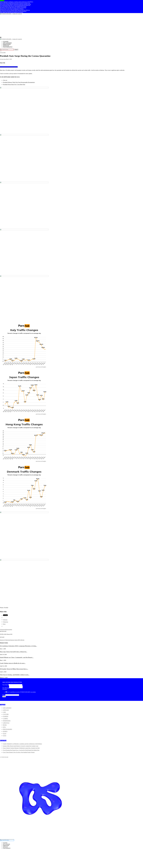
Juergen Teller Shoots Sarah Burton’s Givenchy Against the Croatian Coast (15, 2)
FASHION (5, 41)
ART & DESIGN (7, 43)
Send (4, 696)
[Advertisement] (71, 25)
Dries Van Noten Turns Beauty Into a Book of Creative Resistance (13, 11)
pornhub (5, 629)
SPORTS (5, 731)
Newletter (4, 689)
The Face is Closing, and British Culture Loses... (14, 674)
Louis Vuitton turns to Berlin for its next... (13, 663)
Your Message (5, 687)
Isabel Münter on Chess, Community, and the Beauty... (17, 657)
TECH (4, 733)
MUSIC (5, 725)
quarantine (9, 629)
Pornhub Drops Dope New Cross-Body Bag (14, 84)
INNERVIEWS (7, 44)
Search (16, 49)
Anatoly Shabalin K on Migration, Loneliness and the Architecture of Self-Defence (16, 1)
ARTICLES (6, 45)
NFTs (4, 727)
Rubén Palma (3, 59)
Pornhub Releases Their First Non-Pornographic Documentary (19, 82)
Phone (3, 695)
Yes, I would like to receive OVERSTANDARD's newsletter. (21, 692)
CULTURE (6, 714)
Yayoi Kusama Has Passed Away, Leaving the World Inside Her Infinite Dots (15, 5)
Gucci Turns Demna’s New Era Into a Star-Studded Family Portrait (13, 6)
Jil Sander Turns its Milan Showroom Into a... (14, 669)
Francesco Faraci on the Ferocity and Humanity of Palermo (12, 8)
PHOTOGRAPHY (7, 47)
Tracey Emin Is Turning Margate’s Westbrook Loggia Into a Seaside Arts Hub (15, 4)
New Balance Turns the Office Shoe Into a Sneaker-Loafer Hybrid (13, 7)
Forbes (1, 629)
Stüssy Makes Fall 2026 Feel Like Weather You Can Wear (11, 12)
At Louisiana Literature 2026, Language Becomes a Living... (18, 646)
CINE (4, 712)
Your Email (5, 684)
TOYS (4, 735)
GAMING (5, 718)
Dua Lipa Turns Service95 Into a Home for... (13, 651)
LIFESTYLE (6, 722)
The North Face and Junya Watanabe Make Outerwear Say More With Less (15, 10)
